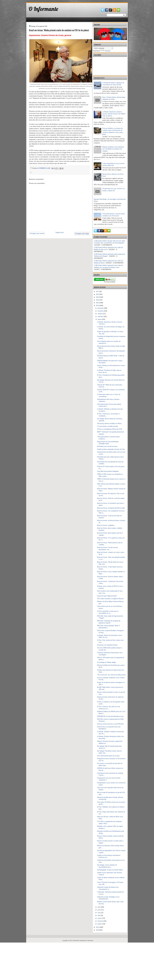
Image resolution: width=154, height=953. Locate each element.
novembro (101, 311)
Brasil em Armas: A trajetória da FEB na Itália (111, 508)
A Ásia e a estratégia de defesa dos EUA (109, 429)
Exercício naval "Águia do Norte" (107, 596)
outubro (100, 313)
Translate (107, 51)
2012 (97, 305)
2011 (97, 927)
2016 (97, 294)
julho (99, 907)
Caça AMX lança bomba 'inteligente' (108, 471)
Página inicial (60, 232)
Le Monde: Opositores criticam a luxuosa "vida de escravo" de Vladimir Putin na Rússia (113, 114)
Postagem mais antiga (82, 233)
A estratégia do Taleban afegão (106, 662)
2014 (97, 300)
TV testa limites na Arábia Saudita (107, 426)
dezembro (101, 308)
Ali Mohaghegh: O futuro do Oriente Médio (110, 870)
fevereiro (100, 921)
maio (99, 912)
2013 (97, 302)
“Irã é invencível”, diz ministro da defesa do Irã (111, 675)
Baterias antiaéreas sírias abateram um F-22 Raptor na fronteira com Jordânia (113, 149)
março (100, 918)
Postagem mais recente (37, 233)
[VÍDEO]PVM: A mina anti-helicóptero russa (110, 716)
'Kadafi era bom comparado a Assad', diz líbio (111, 449)
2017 (97, 291)
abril (99, 915)
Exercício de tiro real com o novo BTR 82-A (110, 724)
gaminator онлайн (36, 0)
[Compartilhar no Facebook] (61, 168)
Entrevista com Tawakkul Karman (107, 645)
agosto (100, 319)
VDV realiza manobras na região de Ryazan (110, 598)
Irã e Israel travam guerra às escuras (108, 756)
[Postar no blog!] (57, 168)
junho (99, 910)
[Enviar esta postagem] (52, 168)
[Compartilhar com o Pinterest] (63, 168)
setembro (101, 316)
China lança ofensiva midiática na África (109, 423)
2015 (97, 297)
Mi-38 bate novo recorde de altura (107, 446)
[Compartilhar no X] (59, 168)
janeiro (100, 924)
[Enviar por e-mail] (55, 168)
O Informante (43, 8)
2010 (97, 930)
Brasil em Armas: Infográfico (105, 525)
